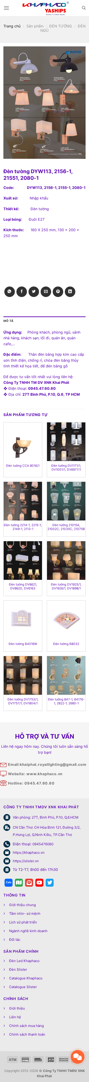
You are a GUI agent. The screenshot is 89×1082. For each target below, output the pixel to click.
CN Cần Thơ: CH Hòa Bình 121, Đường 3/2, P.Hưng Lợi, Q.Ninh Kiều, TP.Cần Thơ (47, 831)
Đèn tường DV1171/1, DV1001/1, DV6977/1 (66, 468)
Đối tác (14, 939)
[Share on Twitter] (33, 291)
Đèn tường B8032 (66, 644)
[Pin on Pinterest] (58, 291)
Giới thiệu (17, 1008)
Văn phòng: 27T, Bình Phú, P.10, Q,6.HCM (45, 817)
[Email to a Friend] (46, 291)
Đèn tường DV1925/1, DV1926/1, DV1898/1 (66, 586)
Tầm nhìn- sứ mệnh (24, 913)
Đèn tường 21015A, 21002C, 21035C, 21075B (66, 527)
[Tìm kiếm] (84, 7)
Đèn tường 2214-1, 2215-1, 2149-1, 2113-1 (23, 527)
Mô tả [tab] (8, 321)
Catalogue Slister (23, 987)
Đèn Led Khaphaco (24, 961)
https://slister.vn (26, 861)
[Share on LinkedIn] (70, 291)
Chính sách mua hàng (26, 1026)
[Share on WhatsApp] (9, 291)
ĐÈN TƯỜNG (60, 26)
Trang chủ (12, 26)
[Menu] (6, 8)
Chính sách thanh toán (27, 1034)
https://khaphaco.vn (28, 852)
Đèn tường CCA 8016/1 (22, 465)
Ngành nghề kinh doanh (28, 931)
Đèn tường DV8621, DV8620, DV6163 (23, 586)
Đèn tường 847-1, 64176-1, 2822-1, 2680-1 (66, 701)
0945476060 (42, 844)
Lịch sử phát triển (23, 922)
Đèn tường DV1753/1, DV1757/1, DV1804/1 (23, 701)
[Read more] (9, 883)
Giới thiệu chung (22, 905)
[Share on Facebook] (21, 291)
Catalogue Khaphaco (25, 978)
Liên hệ (15, 1017)
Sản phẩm (35, 26)
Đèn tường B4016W (23, 644)
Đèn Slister (18, 969)
